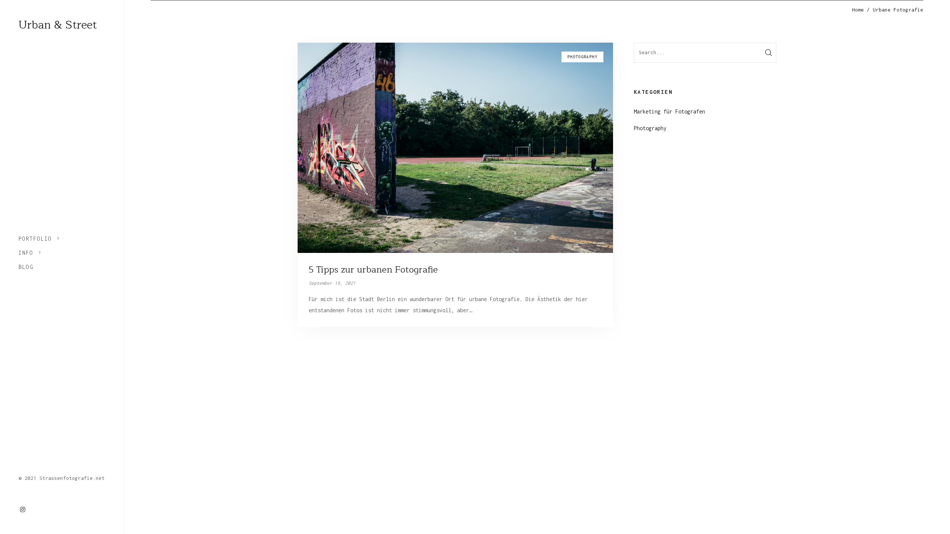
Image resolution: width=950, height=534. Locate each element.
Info (26, 253)
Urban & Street (58, 25)
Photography (650, 128)
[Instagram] (23, 509)
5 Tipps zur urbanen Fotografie (373, 269)
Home (858, 10)
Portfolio (35, 238)
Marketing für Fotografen (669, 111)
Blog (26, 267)
